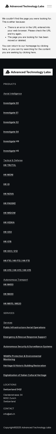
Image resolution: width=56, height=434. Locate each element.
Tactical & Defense (13, 160)
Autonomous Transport (15, 279)
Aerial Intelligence (12, 93)
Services (7, 322)
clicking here (29, 52)
